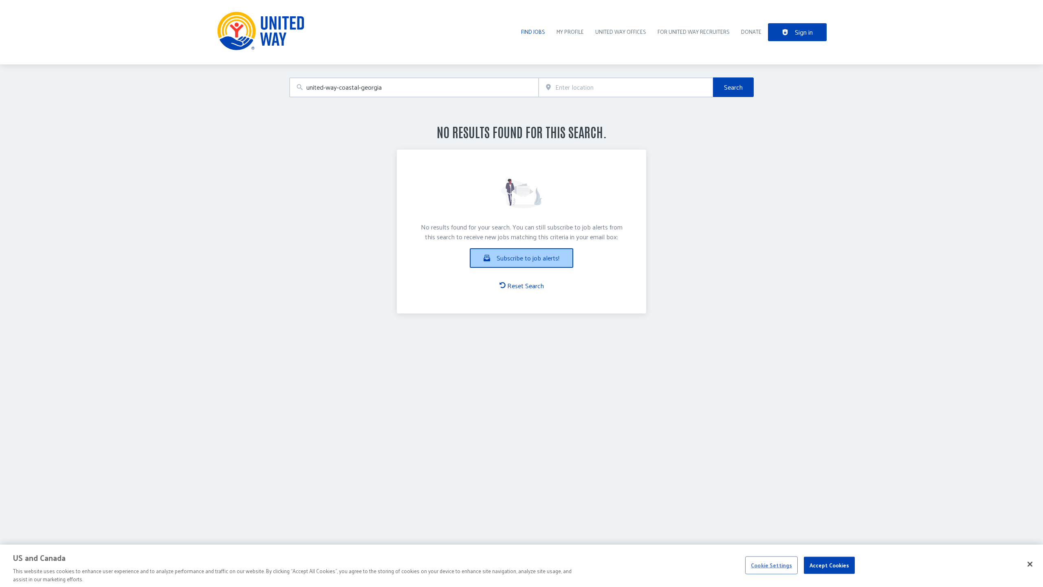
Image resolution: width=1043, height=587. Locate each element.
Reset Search (525, 286)
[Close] (1030, 564)
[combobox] (414, 87)
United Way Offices (620, 31)
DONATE (751, 31)
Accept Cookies (829, 565)
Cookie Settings (771, 565)
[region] (521, 566)
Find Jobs (533, 31)
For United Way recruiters (694, 31)
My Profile (570, 31)
